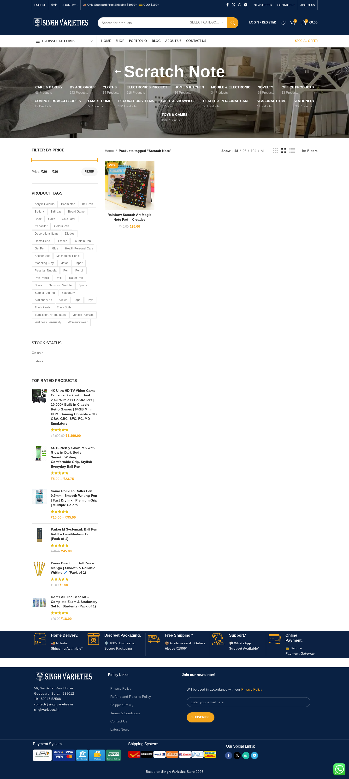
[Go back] (118, 71)
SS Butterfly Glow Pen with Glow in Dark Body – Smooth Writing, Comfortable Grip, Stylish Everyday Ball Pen (73, 457)
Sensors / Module (60, 285)
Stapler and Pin (45, 292)
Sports (82, 285)
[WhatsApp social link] (240, 5)
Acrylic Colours (44, 204)
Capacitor (41, 226)
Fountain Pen (82, 241)
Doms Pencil (43, 241)
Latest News (119, 729)
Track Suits (64, 307)
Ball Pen (87, 204)
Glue (55, 248)
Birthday (56, 211)
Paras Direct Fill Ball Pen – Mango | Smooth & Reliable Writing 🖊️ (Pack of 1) (73, 567)
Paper (79, 263)
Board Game (76, 211)
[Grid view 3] (275, 151)
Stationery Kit (43, 300)
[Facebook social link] (228, 5)
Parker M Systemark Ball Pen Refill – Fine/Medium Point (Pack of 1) (74, 534)
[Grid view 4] (283, 151)
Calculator (68, 219)
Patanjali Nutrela (46, 270)
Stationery (68, 292)
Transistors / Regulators (50, 315)
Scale (38, 285)
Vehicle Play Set (83, 315)
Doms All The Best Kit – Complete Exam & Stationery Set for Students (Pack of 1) (74, 601)
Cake (51, 219)
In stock (37, 361)
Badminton (68, 204)
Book (38, 219)
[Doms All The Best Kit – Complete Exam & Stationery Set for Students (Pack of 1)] (39, 608)
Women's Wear (78, 322)
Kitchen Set (42, 256)
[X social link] (234, 5)
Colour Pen (61, 226)
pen (66, 270)
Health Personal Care (79, 248)
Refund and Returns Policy (130, 696)
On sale (37, 353)
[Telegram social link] (246, 5)
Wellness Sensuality (48, 322)
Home (109, 151)
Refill (59, 278)
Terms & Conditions (125, 713)
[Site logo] (61, 22)
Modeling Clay (44, 263)
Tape (77, 300)
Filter (89, 171)
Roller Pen (76, 278)
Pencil (79, 270)
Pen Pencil (42, 278)
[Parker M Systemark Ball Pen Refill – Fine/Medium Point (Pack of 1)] (39, 540)
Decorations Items (46, 233)
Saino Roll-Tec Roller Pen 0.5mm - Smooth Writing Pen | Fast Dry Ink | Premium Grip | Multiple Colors (74, 498)
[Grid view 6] (292, 151)
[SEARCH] (232, 22)
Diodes (69, 233)
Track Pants (42, 307)
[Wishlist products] (283, 23)
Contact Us (118, 721)
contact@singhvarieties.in (53, 704)
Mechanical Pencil (68, 256)
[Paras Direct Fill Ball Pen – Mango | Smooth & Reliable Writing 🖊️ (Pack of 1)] (39, 574)
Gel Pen (40, 248)
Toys (90, 300)
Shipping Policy (121, 705)
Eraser (62, 241)
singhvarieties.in (46, 709)
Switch (63, 300)
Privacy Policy (120, 688)
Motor (64, 263)
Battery (39, 211)
